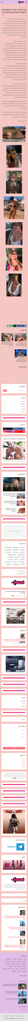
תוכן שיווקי (14, 411)
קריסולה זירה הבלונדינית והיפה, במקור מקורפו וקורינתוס (10, 510)
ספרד (19, 971)
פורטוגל (14, 971)
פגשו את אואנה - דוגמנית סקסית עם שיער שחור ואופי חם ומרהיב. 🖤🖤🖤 (14, 641)
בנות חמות (14, 401)
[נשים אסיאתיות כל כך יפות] (22, 1001)
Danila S (23, 719)
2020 (23, 767)
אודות (24, 704)
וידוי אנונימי (23, 969)
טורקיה (22, 559)
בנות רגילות (14, 404)
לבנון (10, 559)
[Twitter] (14, 326)
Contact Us (12, 1016)
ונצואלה (10, 557)
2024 (23, 762)
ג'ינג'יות (14, 406)
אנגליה (22, 550)
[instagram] (8, 431)
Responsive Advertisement (14, 531)
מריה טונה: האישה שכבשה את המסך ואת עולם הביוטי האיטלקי (7, 344)
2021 (23, 766)
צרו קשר (23, 706)
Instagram (23, 123)
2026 (23, 759)
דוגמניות (21, 555)
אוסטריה (20, 959)
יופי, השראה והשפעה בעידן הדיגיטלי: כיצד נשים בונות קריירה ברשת (10, 502)
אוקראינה (15, 547)
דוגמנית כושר (12, 555)
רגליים (14, 562)
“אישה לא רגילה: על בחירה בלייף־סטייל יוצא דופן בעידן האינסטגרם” (21, 344)
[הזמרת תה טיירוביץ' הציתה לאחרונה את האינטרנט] (22, 994)
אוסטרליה (14, 959)
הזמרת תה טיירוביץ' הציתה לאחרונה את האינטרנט (16, 928)
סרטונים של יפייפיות (21, 573)
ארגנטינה (8, 550)
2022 (23, 764)
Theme (21, 1018)
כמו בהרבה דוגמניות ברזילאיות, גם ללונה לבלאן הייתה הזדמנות (14, 946)
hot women (22, 644)
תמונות (8, 564)
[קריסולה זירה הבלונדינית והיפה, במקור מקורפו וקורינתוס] (21, 510)
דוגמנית (24, 966)
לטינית (5, 969)
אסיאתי (15, 550)
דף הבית (25, 7)
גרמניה (8, 552)
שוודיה (22, 564)
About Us (18, 1016)
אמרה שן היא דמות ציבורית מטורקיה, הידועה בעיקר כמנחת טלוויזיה (21, 360)
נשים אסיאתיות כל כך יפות (16, 937)
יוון (16, 559)
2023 (23, 763)
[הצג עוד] (5, 326)
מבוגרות (20, 7)
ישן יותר (4, 381)
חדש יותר (24, 381)
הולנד (17, 557)
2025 (23, 760)
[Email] (8, 326)
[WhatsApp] (11, 326)
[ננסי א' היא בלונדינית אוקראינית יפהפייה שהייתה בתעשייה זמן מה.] (22, 986)
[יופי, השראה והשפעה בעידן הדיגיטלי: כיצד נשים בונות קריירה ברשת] (21, 503)
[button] (26, 2)
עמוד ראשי (23, 701)
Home (23, 1016)
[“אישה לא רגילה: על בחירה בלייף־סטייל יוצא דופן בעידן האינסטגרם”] (21, 496)
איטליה (8, 547)
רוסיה (7, 562)
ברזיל (22, 552)
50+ (22, 547)
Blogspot (11, 1018)
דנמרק (19, 966)
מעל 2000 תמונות (21, 571)
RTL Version (6, 1016)
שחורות (15, 564)
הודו (22, 557)
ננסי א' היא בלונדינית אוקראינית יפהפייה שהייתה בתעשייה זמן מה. (14, 917)
